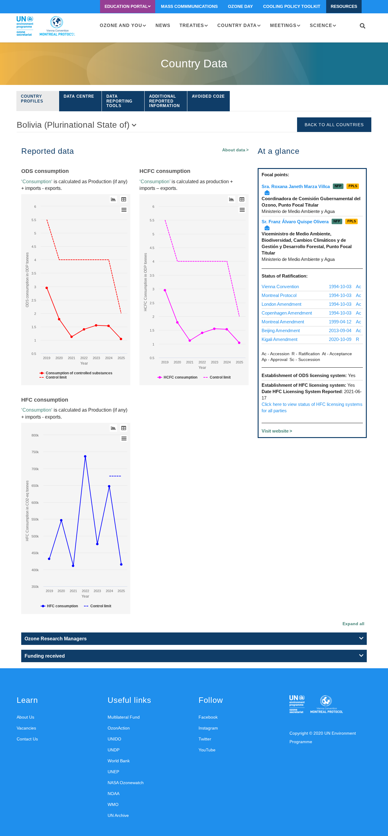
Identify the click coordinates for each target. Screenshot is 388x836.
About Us (25, 717)
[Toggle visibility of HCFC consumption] (177, 377)
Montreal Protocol (279, 295)
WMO (113, 804)
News (163, 25)
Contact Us (27, 739)
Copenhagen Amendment (287, 312)
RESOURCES (344, 6)
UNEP (113, 771)
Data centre (79, 96)
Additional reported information (164, 101)
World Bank (119, 760)
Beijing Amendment (281, 330)
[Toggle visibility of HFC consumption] (59, 606)
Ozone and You (121, 25)
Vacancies (26, 728)
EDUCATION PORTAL (126, 6)
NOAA (113, 793)
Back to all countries (334, 124)
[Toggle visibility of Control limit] (53, 377)
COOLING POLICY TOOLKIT (291, 6)
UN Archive (118, 815)
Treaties (191, 25)
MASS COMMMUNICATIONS (189, 6)
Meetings (283, 25)
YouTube (207, 749)
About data (233, 150)
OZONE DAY (240, 6)
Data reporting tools (119, 101)
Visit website (275, 430)
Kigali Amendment (279, 339)
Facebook (208, 717)
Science (321, 25)
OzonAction (119, 728)
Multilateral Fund (124, 717)
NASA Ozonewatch (126, 782)
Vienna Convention (280, 286)
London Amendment (281, 304)
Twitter (205, 739)
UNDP (113, 749)
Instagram (208, 728)
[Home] (46, 26)
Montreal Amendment (283, 321)
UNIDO (114, 739)
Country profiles (32, 98)
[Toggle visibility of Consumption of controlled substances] (75, 373)
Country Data (237, 25)
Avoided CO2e (208, 96)
